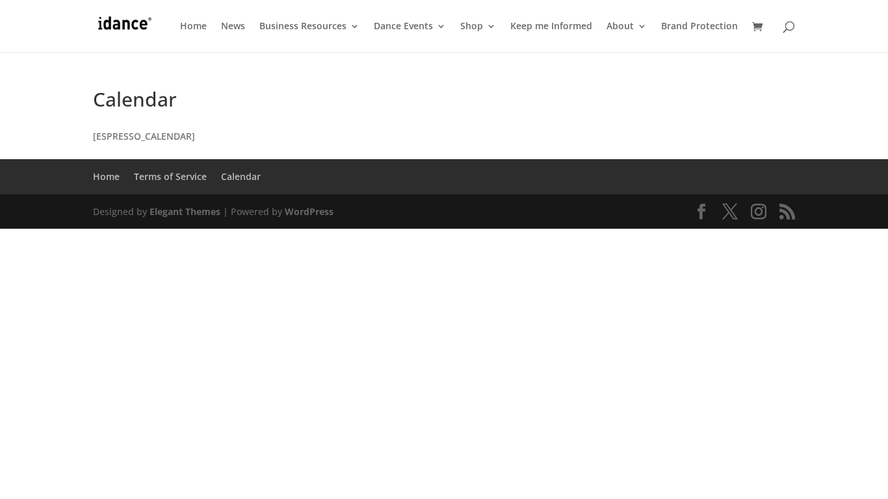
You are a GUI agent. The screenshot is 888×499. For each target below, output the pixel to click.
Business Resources (302, 26)
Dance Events (403, 26)
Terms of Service (170, 176)
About (620, 26)
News (233, 26)
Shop (471, 26)
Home (193, 26)
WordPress (309, 211)
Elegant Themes (185, 211)
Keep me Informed (551, 26)
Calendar (241, 176)
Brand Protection (699, 26)
